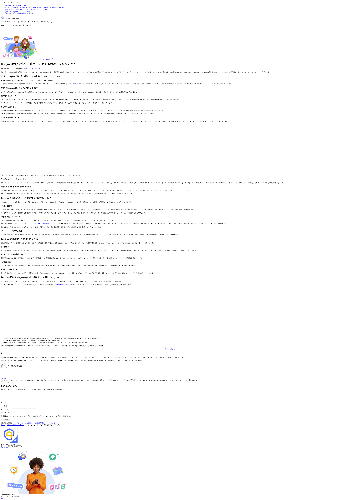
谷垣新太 (3, 378)
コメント (4, 403)
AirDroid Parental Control (62, 284)
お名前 (3, 406)
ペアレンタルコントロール (32, 69)
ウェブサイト (5, 412)
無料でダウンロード (171, 349)
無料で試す (42, 59)
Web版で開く (50, 59)
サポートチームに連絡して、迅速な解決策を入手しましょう (36, 423)
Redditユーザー (77, 83)
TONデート (127, 121)
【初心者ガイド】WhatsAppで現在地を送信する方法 (21, 13)
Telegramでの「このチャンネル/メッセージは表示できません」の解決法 (27, 9)
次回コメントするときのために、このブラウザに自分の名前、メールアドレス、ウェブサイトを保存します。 (38, 416)
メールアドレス (6, 409)
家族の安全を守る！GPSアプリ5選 (15, 5)
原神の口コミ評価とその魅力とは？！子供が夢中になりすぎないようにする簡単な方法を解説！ (35, 7)
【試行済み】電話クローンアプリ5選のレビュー (19, 11)
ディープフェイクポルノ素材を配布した (40, 223)
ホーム (3, 425)
